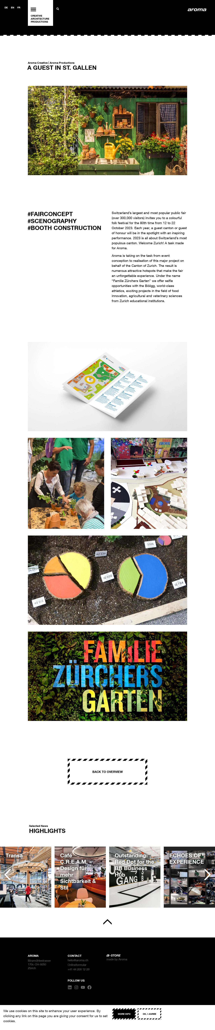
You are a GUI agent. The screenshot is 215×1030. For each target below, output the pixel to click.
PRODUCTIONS (39, 21)
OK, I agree (149, 1014)
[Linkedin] (70, 987)
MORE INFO (124, 1014)
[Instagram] (76, 987)
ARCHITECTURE (40, 18)
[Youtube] (83, 987)
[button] (7, 874)
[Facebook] (89, 987)
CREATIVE (36, 15)
